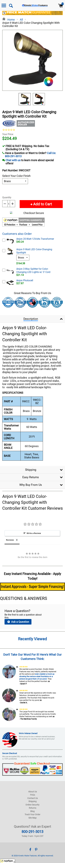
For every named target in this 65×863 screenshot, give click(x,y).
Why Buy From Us (30, 485)
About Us (32, 791)
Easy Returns (30, 477)
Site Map (32, 818)
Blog (32, 811)
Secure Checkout (9, 753)
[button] (23, 222)
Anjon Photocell (24, 280)
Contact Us (32, 798)
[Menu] (4, 5)
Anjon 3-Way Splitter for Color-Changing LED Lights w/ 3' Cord (33, 270)
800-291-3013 (32, 831)
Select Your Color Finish (16, 175)
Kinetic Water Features (27, 856)
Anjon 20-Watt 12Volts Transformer (35, 238)
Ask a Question (20, 621)
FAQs (32, 795)
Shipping (30, 469)
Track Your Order (32, 814)
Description (30, 319)
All (21, 19)
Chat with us (13, 160)
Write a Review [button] (34, 533)
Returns (32, 808)
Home (11, 19)
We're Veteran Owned (28, 733)
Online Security (32, 804)
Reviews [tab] (10, 539)
